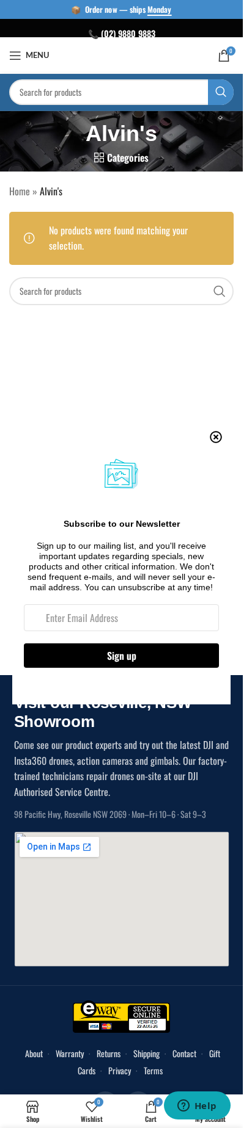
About (34, 1053)
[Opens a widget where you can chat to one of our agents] (197, 1106)
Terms (153, 1070)
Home (19, 191)
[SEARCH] (221, 92)
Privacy (119, 1070)
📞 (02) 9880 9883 (121, 33)
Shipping (146, 1053)
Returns (108, 1053)
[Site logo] (121, 54)
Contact (184, 1053)
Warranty (70, 1053)
